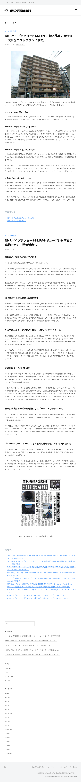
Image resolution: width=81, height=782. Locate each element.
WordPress (55, 776)
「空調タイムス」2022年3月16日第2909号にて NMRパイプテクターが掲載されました (32, 650)
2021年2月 (8, 725)
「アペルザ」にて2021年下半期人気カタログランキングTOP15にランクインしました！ (32, 655)
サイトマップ (62, 767)
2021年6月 (8, 721)
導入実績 (13, 31)
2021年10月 (8, 713)
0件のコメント (20, 45)
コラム (7, 31)
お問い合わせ (22, 2)
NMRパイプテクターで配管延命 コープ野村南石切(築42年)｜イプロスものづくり (36, 595)
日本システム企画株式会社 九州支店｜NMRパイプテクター (58, 773)
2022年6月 (8, 697)
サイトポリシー (51, 767)
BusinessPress (72, 776)
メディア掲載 (9, 676)
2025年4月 (8, 693)
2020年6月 (8, 737)
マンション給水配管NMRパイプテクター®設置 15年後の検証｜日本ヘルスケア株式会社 (38, 587)
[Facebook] (5, 767)
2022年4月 (8, 701)
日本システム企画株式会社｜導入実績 (20, 218)
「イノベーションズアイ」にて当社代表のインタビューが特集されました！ (28, 645)
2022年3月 (8, 705)
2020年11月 (8, 729)
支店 (18, 581)
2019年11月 (8, 753)
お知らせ (7, 668)
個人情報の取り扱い (38, 767)
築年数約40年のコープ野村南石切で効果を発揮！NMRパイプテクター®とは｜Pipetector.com (40, 584)
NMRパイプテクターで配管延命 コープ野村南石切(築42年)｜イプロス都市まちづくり (37, 598)
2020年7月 (8, 733)
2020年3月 (8, 749)
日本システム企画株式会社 (16, 221)
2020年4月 (8, 745)
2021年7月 (8, 717)
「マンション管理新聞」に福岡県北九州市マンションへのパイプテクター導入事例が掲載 (32, 636)
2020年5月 (8, 741)
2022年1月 (8, 709)
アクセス (33, 2)
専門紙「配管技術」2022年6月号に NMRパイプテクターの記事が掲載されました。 (31, 640)
